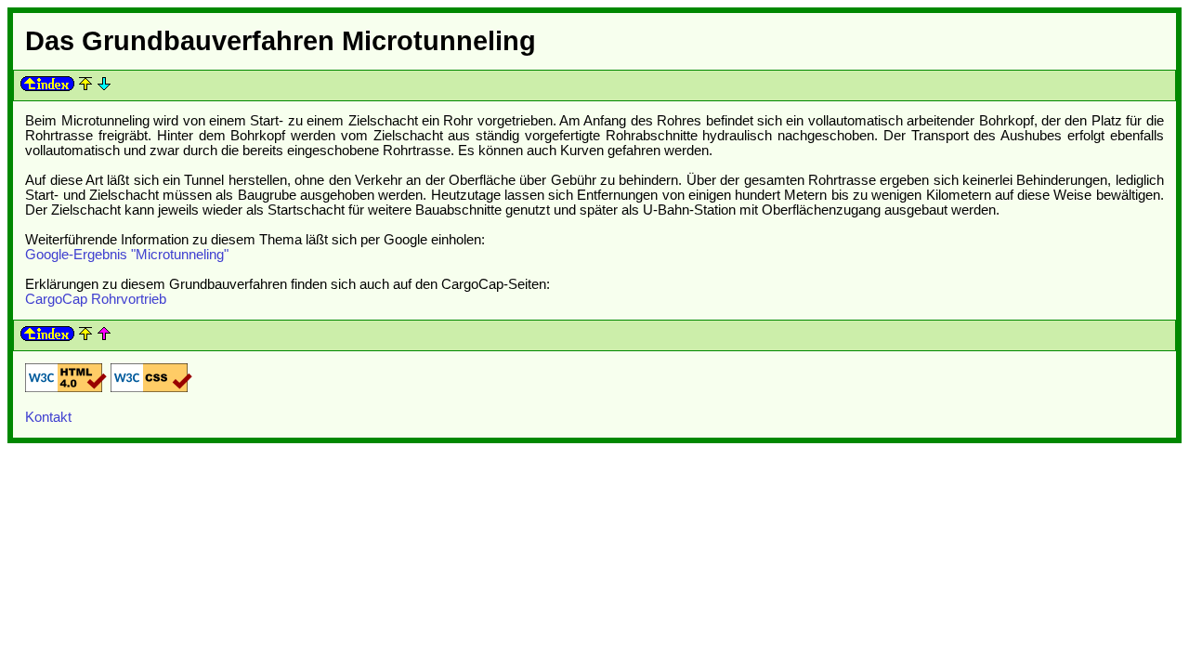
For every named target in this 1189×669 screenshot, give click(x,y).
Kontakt (48, 417)
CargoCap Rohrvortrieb (95, 299)
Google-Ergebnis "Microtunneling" (127, 254)
